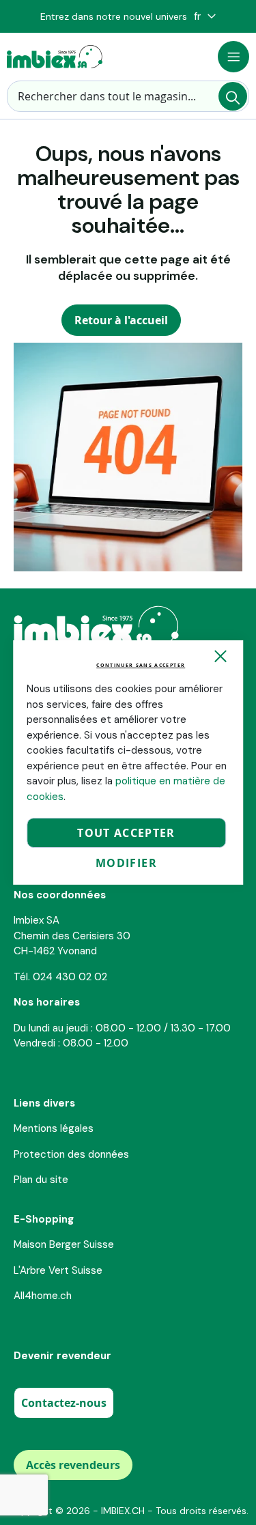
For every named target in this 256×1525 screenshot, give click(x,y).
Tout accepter (126, 832)
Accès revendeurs (73, 1464)
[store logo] (54, 57)
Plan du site (41, 1179)
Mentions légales (54, 1128)
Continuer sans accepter (140, 665)
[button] (205, 16)
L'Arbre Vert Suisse (58, 1270)
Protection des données (71, 1154)
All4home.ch (43, 1295)
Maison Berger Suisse (64, 1244)
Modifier (126, 862)
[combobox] (128, 96)
